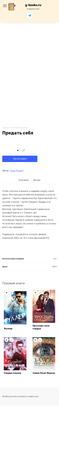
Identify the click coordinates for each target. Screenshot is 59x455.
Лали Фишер (16, 170)
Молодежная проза (20, 128)
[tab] (23, 180)
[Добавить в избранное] (17, 150)
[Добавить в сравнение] (23, 150)
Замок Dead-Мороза (44, 373)
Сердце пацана (12, 373)
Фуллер (8, 328)
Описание (24, 180)
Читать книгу (20, 158)
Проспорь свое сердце (41, 327)
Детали (36, 180)
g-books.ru (33, 5)
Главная (5, 128)
